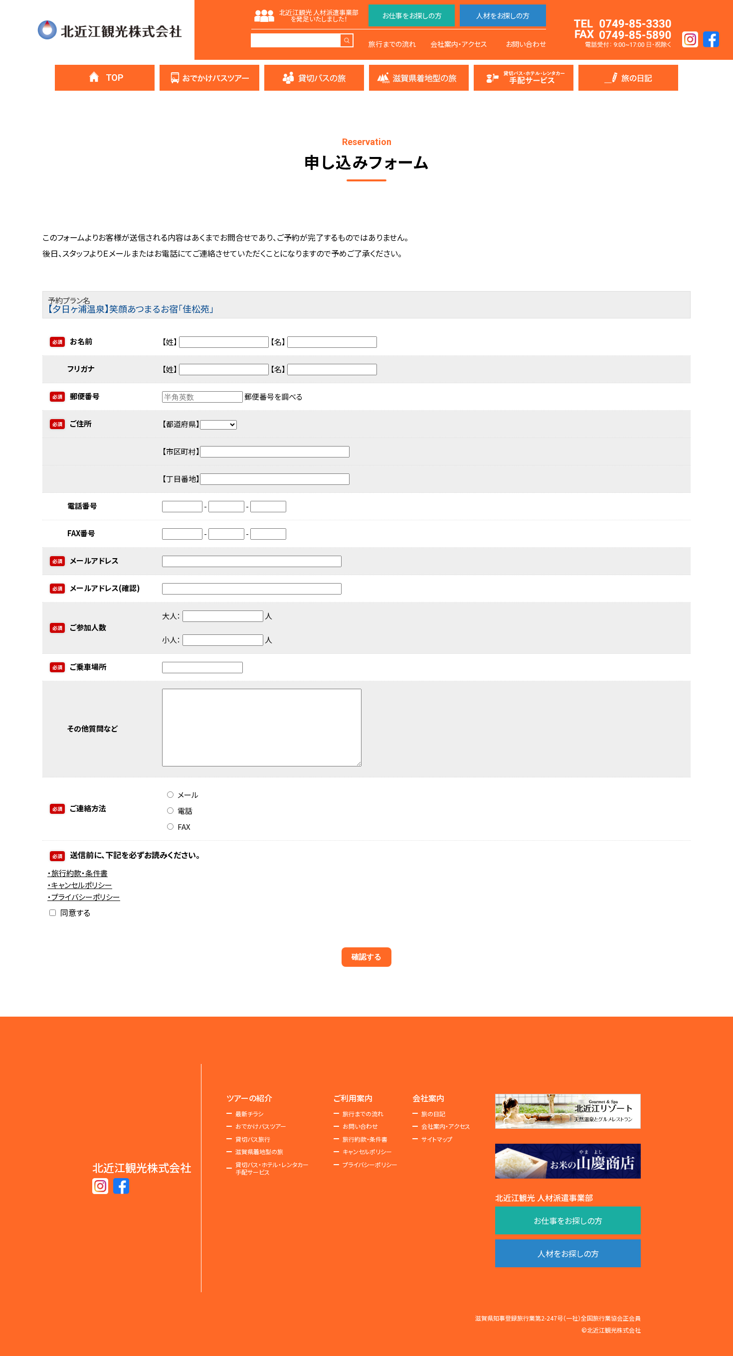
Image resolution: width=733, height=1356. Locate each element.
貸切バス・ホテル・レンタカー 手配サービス (272, 1168)
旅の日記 (433, 1114)
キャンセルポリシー (367, 1152)
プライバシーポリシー (370, 1165)
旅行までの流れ (392, 44)
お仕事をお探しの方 (412, 15)
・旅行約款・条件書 (77, 873)
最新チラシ (249, 1114)
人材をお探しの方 (503, 15)
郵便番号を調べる (273, 396)
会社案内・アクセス (458, 44)
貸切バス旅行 (252, 1139)
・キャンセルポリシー (79, 885)
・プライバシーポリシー (83, 897)
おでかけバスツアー (260, 1126)
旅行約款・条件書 (365, 1139)
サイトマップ (436, 1139)
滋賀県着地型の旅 (259, 1152)
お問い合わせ (526, 44)
